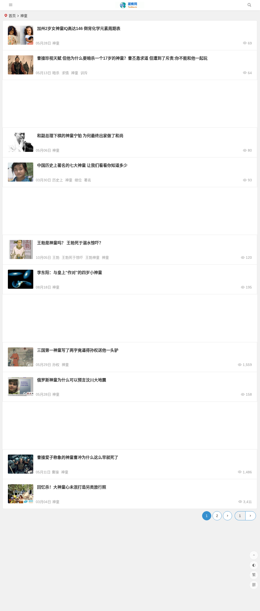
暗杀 (55, 73)
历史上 (57, 180)
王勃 (55, 257)
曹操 (55, 472)
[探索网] (129, 7)
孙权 (55, 365)
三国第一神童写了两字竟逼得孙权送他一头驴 (77, 350)
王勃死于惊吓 (72, 257)
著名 (87, 180)
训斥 (84, 73)
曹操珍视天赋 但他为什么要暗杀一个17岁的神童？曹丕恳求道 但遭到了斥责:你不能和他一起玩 (122, 58)
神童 (55, 43)
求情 (65, 73)
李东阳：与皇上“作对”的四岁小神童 (69, 272)
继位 (78, 180)
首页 (12, 16)
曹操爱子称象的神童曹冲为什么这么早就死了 (77, 457)
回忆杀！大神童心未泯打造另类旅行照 (71, 487)
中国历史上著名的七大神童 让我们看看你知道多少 (82, 165)
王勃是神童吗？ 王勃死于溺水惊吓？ (70, 243)
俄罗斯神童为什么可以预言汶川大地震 (71, 380)
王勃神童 (92, 257)
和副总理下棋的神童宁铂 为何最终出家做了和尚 (80, 136)
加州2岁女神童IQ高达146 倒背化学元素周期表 (78, 28)
